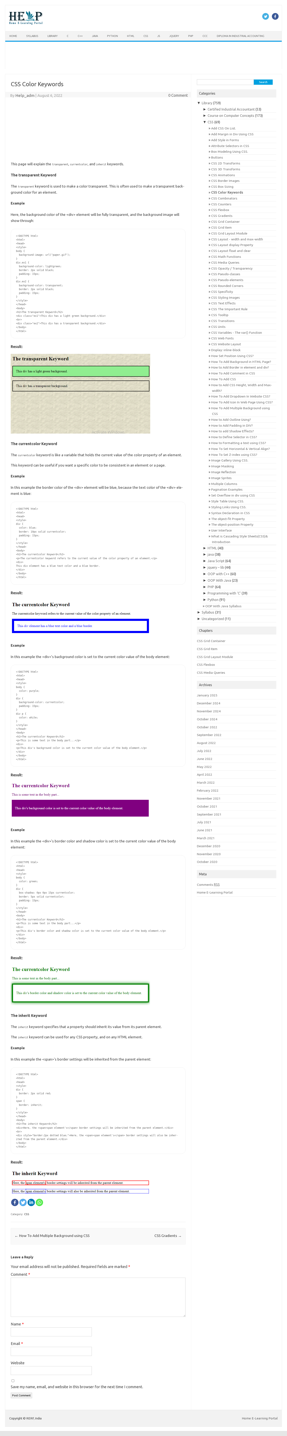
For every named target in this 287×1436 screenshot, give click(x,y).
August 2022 (206, 743)
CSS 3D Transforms (225, 169)
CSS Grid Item (221, 227)
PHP (190, 35)
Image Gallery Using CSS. (229, 460)
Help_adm (24, 95)
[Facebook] (14, 1202)
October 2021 (207, 806)
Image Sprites (221, 478)
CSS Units (218, 326)
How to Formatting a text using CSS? (238, 443)
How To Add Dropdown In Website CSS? (240, 396)
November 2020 (209, 854)
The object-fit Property (228, 519)
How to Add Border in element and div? (240, 367)
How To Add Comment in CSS (233, 373)
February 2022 (208, 790)
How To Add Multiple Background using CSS (52, 1236)
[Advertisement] (131, 55)
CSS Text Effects (223, 303)
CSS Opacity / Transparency (232, 268)
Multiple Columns (224, 484)
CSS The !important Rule (229, 309)
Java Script (216, 561)
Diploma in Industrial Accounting (240, 35)
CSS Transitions (222, 321)
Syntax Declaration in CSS (230, 513)
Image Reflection (223, 472)
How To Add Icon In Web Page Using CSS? (242, 402)
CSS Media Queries (225, 262)
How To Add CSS (223, 379)
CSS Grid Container (225, 221)
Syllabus (32, 35)
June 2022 (204, 759)
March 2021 (206, 838)
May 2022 (204, 767)
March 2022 (206, 782)
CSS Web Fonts (222, 338)
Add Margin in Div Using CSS (232, 134)
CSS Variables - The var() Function (236, 332)
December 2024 (208, 703)
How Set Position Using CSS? (232, 356)
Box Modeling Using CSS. (229, 151)
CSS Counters (221, 204)
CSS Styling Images (225, 297)
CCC (205, 35)
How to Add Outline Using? (231, 419)
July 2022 (204, 751)
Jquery (174, 35)
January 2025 (207, 695)
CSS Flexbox (220, 210)
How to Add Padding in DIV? (232, 425)
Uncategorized (213, 619)
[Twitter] (23, 1202)
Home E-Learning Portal (215, 892)
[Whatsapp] (39, 1202)
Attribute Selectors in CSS (230, 146)
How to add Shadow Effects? (232, 431)
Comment (20, 1274)
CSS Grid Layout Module (229, 233)
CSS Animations (223, 175)
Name (17, 1324)
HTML (130, 35)
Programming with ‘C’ (224, 593)
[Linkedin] (31, 1202)
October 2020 (207, 862)
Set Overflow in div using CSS (233, 495)
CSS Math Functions (226, 256)
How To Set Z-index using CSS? (234, 454)
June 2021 (204, 830)
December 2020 (208, 846)
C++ (80, 35)
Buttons (217, 157)
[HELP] (25, 23)
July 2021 (204, 822)
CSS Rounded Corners (227, 286)
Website (18, 1363)
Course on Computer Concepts (231, 115)
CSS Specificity (222, 291)
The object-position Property (232, 524)
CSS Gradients (168, 1236)
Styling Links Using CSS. (228, 507)
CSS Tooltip (219, 315)
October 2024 (207, 719)
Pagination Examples (226, 489)
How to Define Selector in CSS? (234, 437)
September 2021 (209, 814)
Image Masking (222, 466)
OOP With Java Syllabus (223, 606)
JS (158, 35)
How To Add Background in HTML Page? (241, 362)
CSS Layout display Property (232, 245)
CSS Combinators (224, 198)
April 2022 (204, 774)
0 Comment (178, 95)
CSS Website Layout (226, 344)
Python (112, 35)
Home (13, 35)
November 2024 (209, 711)
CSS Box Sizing (222, 186)
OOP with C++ (218, 574)
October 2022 (207, 727)
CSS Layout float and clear (231, 251)
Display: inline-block (226, 350)
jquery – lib (216, 567)
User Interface (221, 530)
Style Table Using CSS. (227, 501)
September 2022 (209, 735)
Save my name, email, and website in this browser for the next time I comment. (77, 1387)
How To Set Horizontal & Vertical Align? (240, 449)
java (211, 554)
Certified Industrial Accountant (231, 109)
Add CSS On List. (223, 128)
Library (52, 35)
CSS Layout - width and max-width (237, 239)
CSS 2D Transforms (225, 163)
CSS (146, 35)
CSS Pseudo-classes (225, 274)
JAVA (95, 35)
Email (17, 1343)
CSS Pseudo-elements (227, 280)
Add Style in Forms (225, 140)
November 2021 (209, 798)
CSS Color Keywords (227, 192)
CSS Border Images (225, 180)
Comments (208, 884)
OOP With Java (219, 580)
